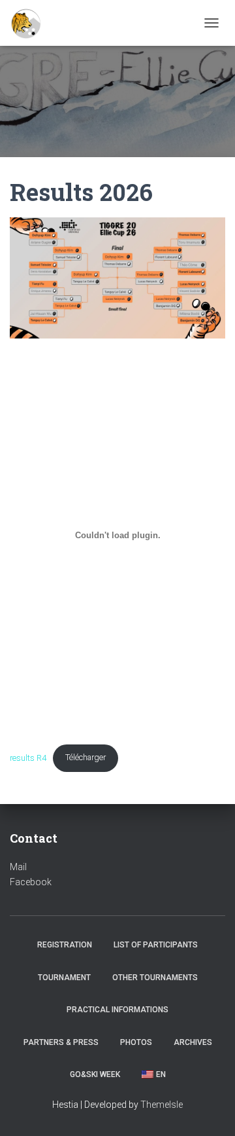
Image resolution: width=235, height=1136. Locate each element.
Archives (193, 1042)
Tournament (64, 977)
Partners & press (61, 1042)
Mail (18, 867)
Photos (136, 1042)
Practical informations (117, 1009)
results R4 (28, 757)
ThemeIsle (161, 1104)
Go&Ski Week (95, 1074)
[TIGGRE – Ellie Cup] (31, 23)
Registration (64, 944)
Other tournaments (155, 977)
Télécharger (85, 757)
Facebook (31, 882)
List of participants (156, 944)
